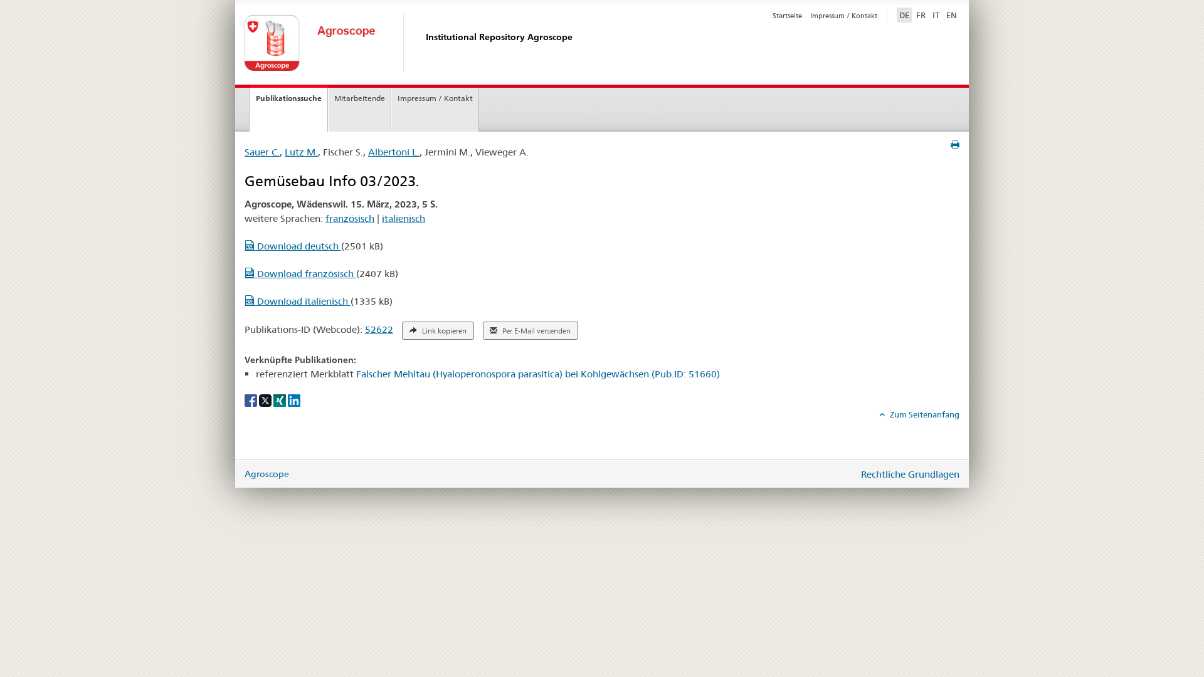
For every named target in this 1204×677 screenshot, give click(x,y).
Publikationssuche (289, 98)
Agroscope (267, 474)
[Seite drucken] (955, 145)
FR (921, 15)
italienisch (403, 218)
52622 (379, 329)
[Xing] (280, 400)
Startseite (787, 15)
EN (951, 15)
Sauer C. (262, 152)
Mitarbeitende (359, 98)
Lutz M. (301, 152)
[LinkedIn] (294, 400)
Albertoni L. (394, 152)
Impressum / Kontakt (843, 15)
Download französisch (305, 274)
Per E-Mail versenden (535, 331)
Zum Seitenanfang (923, 414)
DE (905, 14)
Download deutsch (298, 246)
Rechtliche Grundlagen (910, 474)
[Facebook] (252, 400)
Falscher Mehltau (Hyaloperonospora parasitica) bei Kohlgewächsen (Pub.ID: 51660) (538, 374)
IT (935, 15)
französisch (349, 218)
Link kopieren (443, 331)
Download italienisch (303, 301)
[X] (266, 400)
